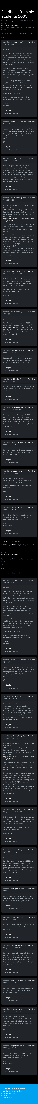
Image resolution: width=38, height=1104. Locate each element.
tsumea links (7, 1098)
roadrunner (17, 442)
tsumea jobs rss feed (10, 1093)
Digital (15, 379)
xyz (12, 21)
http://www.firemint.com (11, 327)
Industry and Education (9, 25)
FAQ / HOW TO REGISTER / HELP (14, 1089)
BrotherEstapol (18, 198)
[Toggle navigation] (4, 2)
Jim (14, 312)
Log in (8, 110)
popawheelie (17, 471)
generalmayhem (18, 407)
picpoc (15, 350)
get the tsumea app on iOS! (12, 1091)
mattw (15, 158)
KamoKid (16, 42)
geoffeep (16, 507)
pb (14, 122)
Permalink (31, 42)
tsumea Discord (8, 1095)
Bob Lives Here (18, 271)
